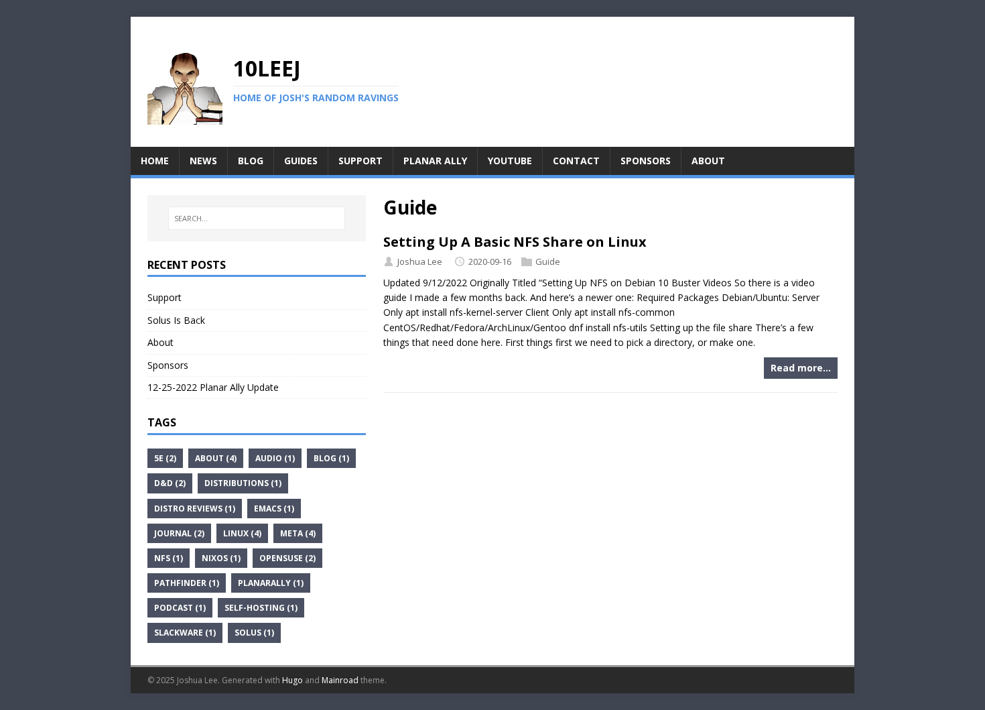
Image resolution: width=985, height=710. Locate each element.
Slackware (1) (185, 632)
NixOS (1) (221, 558)
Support (164, 297)
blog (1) (331, 458)
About (160, 342)
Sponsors (167, 365)
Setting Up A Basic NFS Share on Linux (515, 242)
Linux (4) (242, 533)
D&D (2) (170, 483)
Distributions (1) (242, 483)
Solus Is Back (176, 320)
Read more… (801, 367)
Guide (547, 261)
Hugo (292, 680)
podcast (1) (180, 607)
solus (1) (254, 632)
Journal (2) (179, 533)
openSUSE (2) (287, 558)
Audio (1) (275, 458)
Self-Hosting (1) (261, 607)
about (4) (216, 458)
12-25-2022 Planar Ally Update (213, 387)
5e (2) (165, 458)
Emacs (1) (274, 508)
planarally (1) (271, 583)
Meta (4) (298, 533)
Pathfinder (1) (186, 583)
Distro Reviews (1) (194, 508)
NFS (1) (168, 558)
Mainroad (340, 680)
